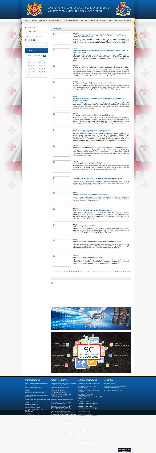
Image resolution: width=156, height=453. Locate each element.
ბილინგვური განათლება (32, 419)
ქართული (31, 36)
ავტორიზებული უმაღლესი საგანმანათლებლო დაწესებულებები (61, 393)
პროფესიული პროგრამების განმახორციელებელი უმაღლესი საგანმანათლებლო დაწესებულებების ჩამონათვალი (88, 444)
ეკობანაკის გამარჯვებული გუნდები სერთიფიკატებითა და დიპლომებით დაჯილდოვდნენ (100, 67)
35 (119, 271)
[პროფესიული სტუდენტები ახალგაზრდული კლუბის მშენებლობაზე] (61, 124)
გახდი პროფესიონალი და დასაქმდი (88, 408)
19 (33, 68)
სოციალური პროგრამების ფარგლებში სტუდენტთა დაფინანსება (62, 402)
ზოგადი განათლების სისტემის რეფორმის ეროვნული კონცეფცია (36, 384)
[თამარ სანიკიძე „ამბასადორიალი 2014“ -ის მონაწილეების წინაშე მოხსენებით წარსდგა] (61, 156)
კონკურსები (31, 31)
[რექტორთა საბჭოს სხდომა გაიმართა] (61, 234)
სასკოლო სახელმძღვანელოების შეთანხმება (37, 399)
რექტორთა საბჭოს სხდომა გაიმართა (84, 225)
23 (44, 68)
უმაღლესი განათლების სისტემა (60, 387)
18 (31, 68)
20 (36, 68)
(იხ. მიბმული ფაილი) (118, 42)
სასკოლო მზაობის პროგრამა (33, 416)
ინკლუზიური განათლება (31, 402)
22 (42, 68)
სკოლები (27, 390)
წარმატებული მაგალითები (85, 406)
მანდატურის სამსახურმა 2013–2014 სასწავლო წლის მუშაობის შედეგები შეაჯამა (97, 178)
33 (115, 271)
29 (42, 71)
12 (33, 65)
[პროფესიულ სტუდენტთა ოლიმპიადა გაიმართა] (61, 266)
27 (36, 71)
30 (44, 71)
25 (31, 71)
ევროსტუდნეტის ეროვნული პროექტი (61, 434)
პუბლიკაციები (81, 439)
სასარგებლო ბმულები (84, 411)
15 (42, 65)
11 (31, 65)
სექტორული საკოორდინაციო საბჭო (88, 403)
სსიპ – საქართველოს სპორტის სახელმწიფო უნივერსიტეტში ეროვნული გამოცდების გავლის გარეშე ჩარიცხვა (63, 424)
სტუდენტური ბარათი (57, 419)
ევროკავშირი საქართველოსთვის (113, 390)
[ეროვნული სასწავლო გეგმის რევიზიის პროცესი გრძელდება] (61, 139)
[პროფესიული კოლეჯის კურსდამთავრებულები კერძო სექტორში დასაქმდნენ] (61, 250)
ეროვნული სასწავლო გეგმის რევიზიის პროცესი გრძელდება (92, 130)
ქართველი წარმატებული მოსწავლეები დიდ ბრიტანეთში (90, 194)
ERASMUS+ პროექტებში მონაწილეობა (62, 399)
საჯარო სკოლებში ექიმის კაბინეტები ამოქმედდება (89, 163)
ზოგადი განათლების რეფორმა (33, 387)
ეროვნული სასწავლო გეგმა (32, 407)
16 (44, 65)
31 (28, 74)
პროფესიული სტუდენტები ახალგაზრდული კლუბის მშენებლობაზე (93, 115)
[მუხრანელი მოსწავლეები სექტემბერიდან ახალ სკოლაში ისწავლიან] (61, 91)
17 (28, 68)
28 (39, 71)
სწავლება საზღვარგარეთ (58, 390)
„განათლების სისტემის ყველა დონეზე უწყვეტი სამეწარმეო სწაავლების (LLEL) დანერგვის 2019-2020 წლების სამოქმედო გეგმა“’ (89, 434)
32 (113, 271)
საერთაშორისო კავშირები (85, 414)
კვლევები (80, 416)
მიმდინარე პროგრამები (31, 404)
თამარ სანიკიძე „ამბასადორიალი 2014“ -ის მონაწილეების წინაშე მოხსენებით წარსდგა (100, 147)
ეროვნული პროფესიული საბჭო (86, 401)
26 (33, 71)
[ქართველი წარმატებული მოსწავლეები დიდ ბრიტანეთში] (61, 203)
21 (39, 68)
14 (39, 65)
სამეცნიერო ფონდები (110, 383)
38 (125, 271)
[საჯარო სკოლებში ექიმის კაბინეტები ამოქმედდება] (61, 172)
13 (36, 65)
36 (121, 271)
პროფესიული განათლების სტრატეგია (88, 383)
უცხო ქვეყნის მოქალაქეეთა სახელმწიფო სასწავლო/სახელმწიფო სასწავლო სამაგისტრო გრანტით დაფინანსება (62, 407)
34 (117, 271)
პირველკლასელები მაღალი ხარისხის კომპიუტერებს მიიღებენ (92, 210)
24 (28, 71)
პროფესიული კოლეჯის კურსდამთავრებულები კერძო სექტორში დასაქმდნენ (97, 241)
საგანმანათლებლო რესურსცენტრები (35, 392)
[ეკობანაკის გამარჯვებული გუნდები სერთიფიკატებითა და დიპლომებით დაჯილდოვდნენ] (61, 76)
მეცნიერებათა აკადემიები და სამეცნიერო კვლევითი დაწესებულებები (115, 386)
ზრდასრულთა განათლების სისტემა (87, 427)
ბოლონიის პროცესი (56, 396)
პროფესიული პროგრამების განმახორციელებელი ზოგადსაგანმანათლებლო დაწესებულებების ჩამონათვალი (90, 396)
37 (123, 271)
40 (129, 271)
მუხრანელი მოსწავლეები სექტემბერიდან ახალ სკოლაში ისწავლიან (94, 82)
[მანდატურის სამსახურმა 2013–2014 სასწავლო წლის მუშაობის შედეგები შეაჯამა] (61, 187)
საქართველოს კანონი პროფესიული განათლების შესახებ (88, 420)
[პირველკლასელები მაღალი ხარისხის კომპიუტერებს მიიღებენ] (61, 219)
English (40, 36)
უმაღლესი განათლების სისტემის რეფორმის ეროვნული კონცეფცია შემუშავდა (63, 384)
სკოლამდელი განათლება (32, 414)
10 (28, 65)
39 (127, 271)
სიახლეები (31, 27)
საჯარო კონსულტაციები (84, 430)
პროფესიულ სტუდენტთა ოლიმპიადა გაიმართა (87, 257)
